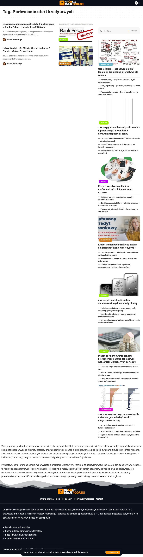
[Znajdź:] (115, 30)
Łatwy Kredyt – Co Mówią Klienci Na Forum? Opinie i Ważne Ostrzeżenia (26, 50)
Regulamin (67, 499)
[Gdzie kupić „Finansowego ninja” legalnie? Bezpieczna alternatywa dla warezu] (119, 52)
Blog (58, 499)
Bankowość (65, 63)
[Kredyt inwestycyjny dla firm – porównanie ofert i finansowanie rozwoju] (119, 169)
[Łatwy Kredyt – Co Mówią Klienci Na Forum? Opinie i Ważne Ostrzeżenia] (76, 56)
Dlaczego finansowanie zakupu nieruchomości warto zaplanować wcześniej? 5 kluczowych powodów (117, 358)
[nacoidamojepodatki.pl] (71, 3)
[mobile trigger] (5, 3)
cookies (84, 552)
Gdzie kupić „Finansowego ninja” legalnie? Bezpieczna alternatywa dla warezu (118, 71)
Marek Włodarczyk (14, 39)
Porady (63, 39)
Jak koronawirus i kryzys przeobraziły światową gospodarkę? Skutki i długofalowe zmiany (118, 417)
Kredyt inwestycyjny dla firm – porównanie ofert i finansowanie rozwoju (115, 189)
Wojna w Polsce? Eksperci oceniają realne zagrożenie (120, 431)
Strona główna (47, 499)
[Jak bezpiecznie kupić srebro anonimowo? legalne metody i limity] (119, 283)
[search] (130, 3)
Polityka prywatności (84, 499)
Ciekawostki (106, 64)
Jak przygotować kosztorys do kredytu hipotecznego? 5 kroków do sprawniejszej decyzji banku (119, 130)
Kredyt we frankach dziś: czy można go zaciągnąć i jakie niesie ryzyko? (117, 246)
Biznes (103, 181)
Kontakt (99, 499)
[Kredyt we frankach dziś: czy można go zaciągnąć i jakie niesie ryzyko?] (119, 228)
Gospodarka (106, 409)
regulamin (64, 552)
